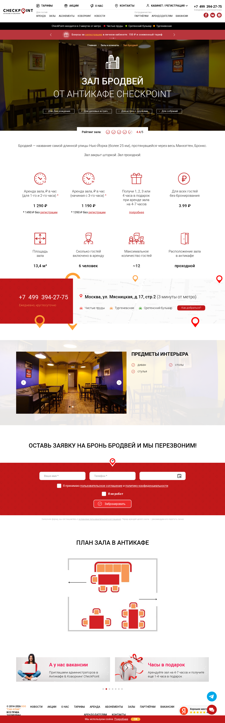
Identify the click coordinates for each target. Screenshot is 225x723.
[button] (71, 382)
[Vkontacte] (212, 15)
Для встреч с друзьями (134, 111)
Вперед (174, 34)
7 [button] (122, 689)
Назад (50, 34)
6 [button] (119, 689)
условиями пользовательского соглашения (100, 519)
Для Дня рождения (59, 111)
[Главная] (18, 11)
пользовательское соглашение (101, 485)
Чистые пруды (115, 26)
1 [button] (69, 406)
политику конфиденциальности (146, 485)
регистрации (48, 212)
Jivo (212, 710)
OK (135, 719)
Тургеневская (164, 26)
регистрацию (93, 34)
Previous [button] (23, 382)
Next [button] (119, 382)
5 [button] (115, 689)
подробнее (136, 212)
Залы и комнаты (110, 45)
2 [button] (72, 406)
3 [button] (109, 689)
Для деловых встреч (96, 111)
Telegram (212, 696)
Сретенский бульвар (140, 26)
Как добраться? (191, 307)
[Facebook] (206, 15)
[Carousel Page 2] (111, 38)
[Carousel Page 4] (114, 38)
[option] (71, 383)
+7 (208, 7)
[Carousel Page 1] (110, 38)
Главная (92, 45)
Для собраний (170, 111)
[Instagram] (219, 15)
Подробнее (121, 719)
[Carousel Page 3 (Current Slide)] (113, 38)
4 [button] (112, 689)
